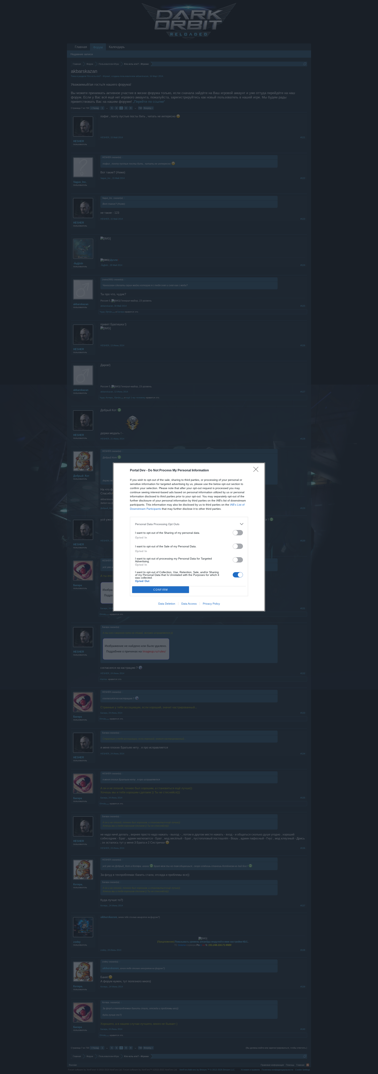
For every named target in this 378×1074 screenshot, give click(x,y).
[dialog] (189, 537)
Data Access (189, 603)
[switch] (238, 532)
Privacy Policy (211, 603)
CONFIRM (160, 589)
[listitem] (189, 524)
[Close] (257, 470)
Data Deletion (166, 603)
